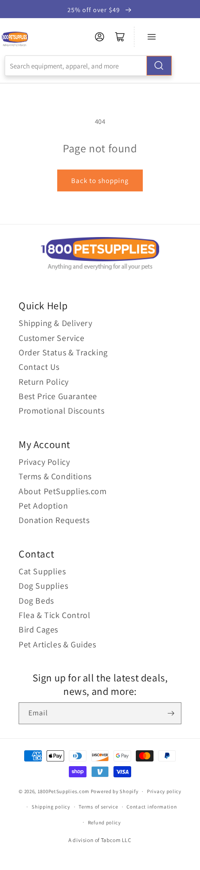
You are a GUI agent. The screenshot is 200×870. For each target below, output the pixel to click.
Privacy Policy (44, 461)
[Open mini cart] (120, 37)
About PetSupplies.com (63, 491)
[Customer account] (99, 37)
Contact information (152, 806)
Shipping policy (51, 806)
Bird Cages (38, 629)
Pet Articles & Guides (57, 644)
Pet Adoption (43, 505)
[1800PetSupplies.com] (14, 39)
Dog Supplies (43, 585)
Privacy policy (164, 791)
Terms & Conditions (55, 476)
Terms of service (98, 806)
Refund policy (104, 822)
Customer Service (52, 338)
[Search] (159, 65)
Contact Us (39, 366)
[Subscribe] (170, 713)
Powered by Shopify (115, 791)
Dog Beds (36, 600)
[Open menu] (151, 37)
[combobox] (88, 65)
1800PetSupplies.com (63, 791)
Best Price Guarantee (58, 396)
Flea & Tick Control (54, 615)
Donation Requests (54, 520)
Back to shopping (100, 180)
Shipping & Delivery (55, 323)
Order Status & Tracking (63, 352)
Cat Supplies (42, 571)
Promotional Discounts (62, 410)
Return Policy (44, 381)
